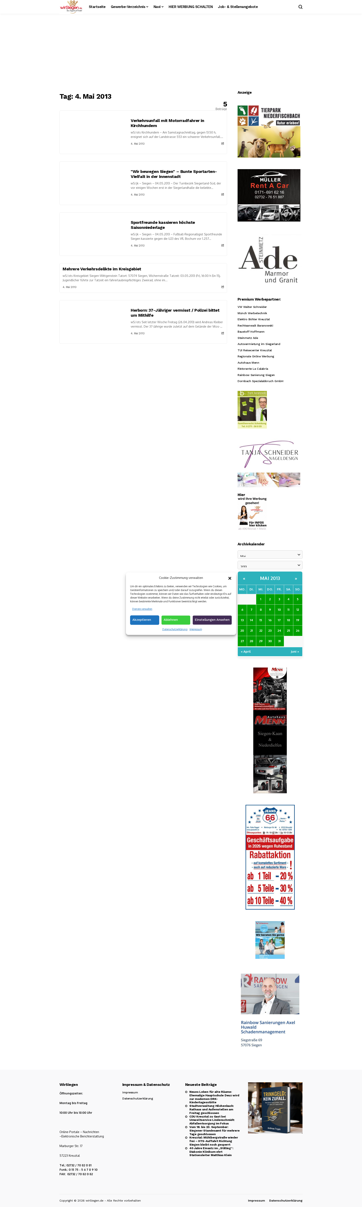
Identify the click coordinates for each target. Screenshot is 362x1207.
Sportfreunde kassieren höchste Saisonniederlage (163, 225)
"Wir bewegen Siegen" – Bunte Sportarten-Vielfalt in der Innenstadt (174, 174)
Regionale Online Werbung (256, 356)
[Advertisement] (181, 53)
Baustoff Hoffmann (251, 331)
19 (297, 620)
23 (270, 631)
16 (270, 620)
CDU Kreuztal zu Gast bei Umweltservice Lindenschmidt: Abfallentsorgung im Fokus (212, 1120)
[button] (230, 578)
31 (279, 641)
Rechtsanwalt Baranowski (255, 325)
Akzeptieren (141, 620)
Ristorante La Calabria (253, 368)
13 (242, 620)
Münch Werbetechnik (252, 313)
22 (260, 631)
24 (279, 631)
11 (288, 610)
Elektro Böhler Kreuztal (254, 319)
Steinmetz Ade (248, 338)
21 (251, 631)
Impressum (196, 629)
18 (288, 620)
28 (251, 641)
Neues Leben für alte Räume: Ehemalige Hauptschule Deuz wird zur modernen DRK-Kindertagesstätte (214, 1097)
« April (246, 651)
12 (297, 610)
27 (242, 641)
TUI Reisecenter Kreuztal (255, 350)
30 (270, 641)
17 (279, 620)
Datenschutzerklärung (174, 629)
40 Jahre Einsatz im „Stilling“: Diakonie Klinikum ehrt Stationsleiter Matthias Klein (211, 1151)
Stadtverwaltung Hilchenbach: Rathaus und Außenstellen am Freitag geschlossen (211, 1109)
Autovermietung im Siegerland (259, 344)
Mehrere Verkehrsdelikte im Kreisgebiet (102, 268)
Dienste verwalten (142, 608)
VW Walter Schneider (252, 307)
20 (242, 631)
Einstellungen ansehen (212, 620)
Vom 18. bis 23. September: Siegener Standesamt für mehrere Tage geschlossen (214, 1130)
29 (260, 641)
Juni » (295, 651)
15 (260, 620)
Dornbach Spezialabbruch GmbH (260, 381)
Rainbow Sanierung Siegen (256, 375)
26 (297, 631)
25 (288, 631)
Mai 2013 (270, 578)
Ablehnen (171, 620)
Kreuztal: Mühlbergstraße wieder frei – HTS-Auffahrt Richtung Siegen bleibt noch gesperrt (213, 1141)
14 (251, 620)
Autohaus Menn (248, 362)
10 (279, 610)
